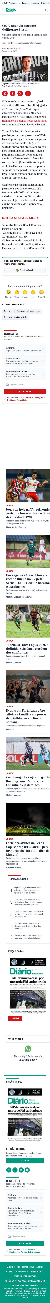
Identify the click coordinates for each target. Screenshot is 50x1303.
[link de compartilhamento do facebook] (12, 93)
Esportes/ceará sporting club (28, 311)
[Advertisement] (25, 439)
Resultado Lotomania (30, 3)
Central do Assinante (17, 1271)
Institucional (37, 1271)
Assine (39, 1267)
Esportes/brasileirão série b (15, 317)
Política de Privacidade (17, 400)
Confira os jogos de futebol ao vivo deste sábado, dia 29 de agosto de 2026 (27, 522)
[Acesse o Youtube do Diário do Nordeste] (27, 1170)
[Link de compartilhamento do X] (20, 93)
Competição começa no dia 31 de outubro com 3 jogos (25, 657)
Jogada (9, 505)
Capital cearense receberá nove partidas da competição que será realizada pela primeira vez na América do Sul (26, 861)
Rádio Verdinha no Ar (12, 3)
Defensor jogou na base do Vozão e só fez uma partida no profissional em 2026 (28, 790)
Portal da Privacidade (15, 1281)
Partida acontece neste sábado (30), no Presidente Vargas (26, 591)
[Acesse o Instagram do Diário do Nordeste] (8, 1170)
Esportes (7, 311)
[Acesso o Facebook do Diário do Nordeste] (15, 1170)
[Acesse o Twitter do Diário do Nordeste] (21, 1170)
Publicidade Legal (25, 1267)
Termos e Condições (34, 397)
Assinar (15, 1018)
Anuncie (11, 1267)
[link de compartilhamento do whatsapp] (5, 93)
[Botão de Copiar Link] (28, 93)
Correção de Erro (37, 1281)
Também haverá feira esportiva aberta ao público (25, 725)
